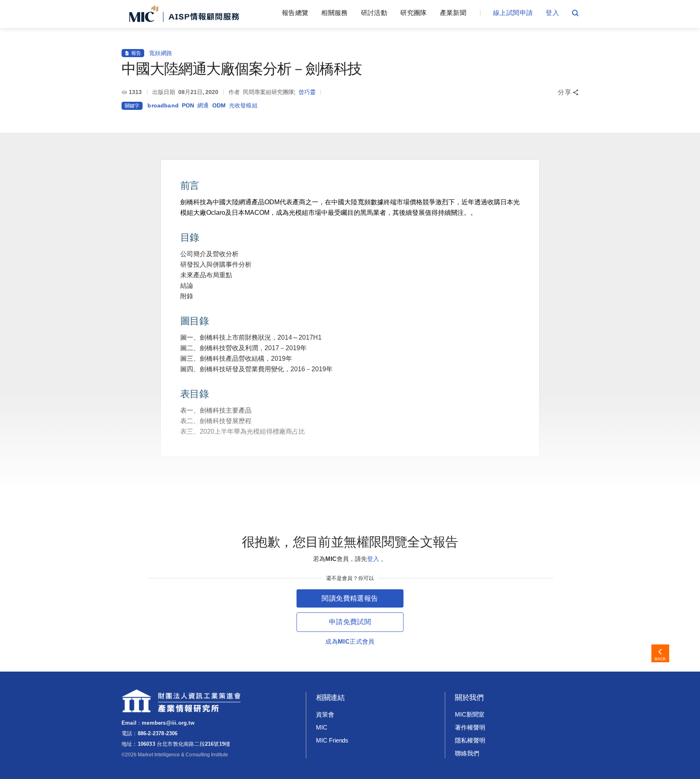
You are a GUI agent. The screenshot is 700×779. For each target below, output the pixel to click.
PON (188, 105)
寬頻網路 (160, 53)
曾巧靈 (307, 92)
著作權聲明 (470, 727)
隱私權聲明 (470, 740)
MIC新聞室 (469, 714)
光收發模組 (243, 105)
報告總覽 (295, 12)
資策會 (325, 714)
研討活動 (374, 12)
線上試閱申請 (513, 12)
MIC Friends (332, 740)
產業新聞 (453, 12)
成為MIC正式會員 (349, 641)
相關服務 (334, 12)
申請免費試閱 (350, 622)
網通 (203, 105)
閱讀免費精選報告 (350, 598)
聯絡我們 (467, 753)
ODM (219, 105)
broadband (162, 105)
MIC (321, 727)
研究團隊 (413, 12)
